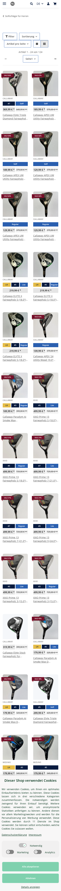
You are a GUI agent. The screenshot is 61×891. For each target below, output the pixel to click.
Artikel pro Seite (16, 43)
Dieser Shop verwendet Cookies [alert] (30, 780)
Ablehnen (31, 878)
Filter (11, 36)
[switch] (23, 845)
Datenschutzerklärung (14, 834)
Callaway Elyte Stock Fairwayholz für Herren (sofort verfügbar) (14, 654)
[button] (32, 3)
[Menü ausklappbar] (4, 2)
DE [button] (38, 4)
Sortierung (28, 36)
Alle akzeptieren (30, 866)
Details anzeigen (30, 887)
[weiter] (55, 59)
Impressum (35, 834)
